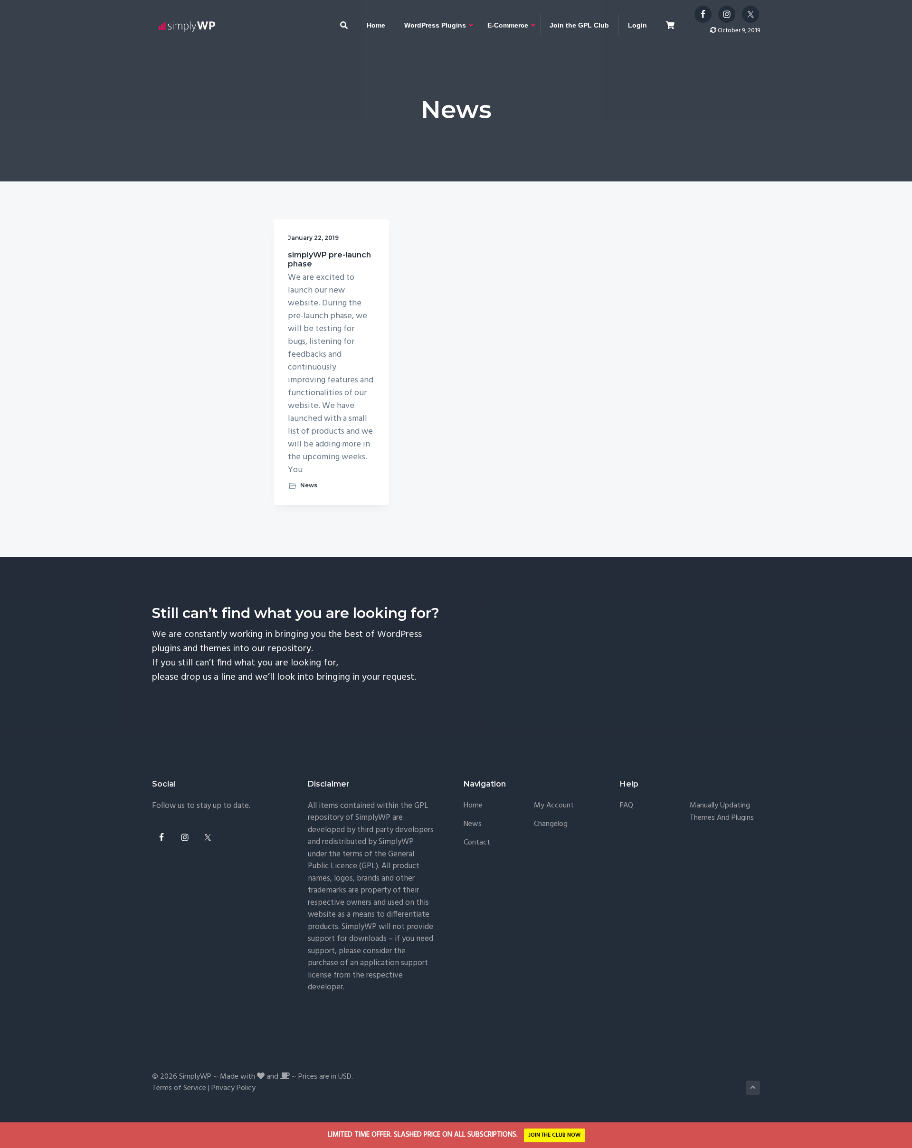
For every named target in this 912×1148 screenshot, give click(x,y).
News (308, 485)
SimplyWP (195, 1077)
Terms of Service (179, 1088)
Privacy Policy (233, 1088)
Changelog (551, 824)
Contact (477, 843)
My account (554, 806)
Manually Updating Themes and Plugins (722, 812)
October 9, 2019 (739, 31)
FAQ (626, 806)
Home (473, 806)
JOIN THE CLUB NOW (554, 1135)
